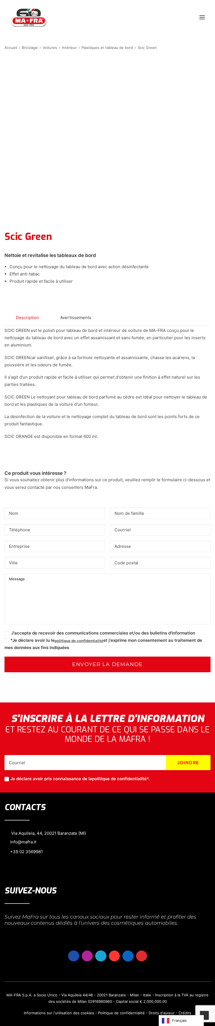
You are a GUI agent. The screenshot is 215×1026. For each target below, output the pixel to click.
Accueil (10, 47)
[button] (202, 17)
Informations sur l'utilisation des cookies (59, 1013)
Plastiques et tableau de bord (107, 47)
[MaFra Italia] (28, 17)
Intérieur (69, 47)
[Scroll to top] (204, 1015)
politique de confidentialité (79, 640)
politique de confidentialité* (120, 778)
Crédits (185, 1013)
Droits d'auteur (162, 1013)
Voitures (50, 47)
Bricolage (30, 47)
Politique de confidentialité (121, 1013)
